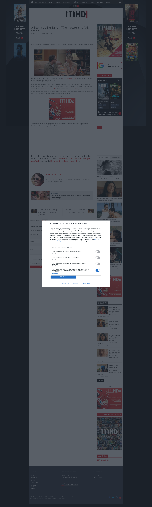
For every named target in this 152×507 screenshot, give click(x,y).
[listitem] (76, 248)
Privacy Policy (86, 283)
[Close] (106, 224)
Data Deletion (66, 283)
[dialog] (76, 254)
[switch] (98, 251)
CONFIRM (63, 277)
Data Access (76, 283)
